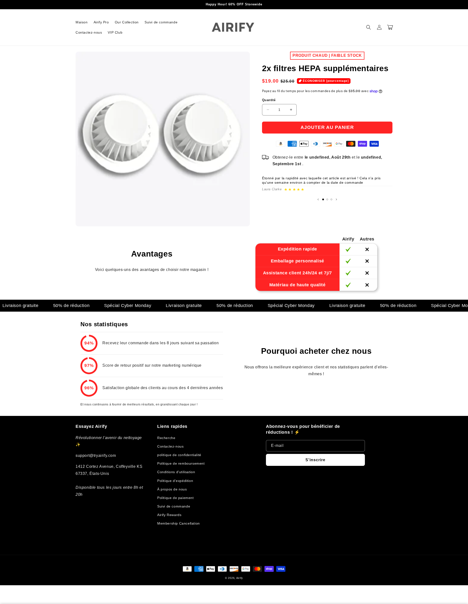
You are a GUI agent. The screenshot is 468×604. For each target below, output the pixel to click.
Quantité (268, 100)
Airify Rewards (169, 515)
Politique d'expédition (175, 481)
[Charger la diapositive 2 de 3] (327, 199)
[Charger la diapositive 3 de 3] (331, 199)
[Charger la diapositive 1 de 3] (323, 199)
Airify (239, 577)
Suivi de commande (173, 506)
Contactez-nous (170, 446)
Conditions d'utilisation (176, 472)
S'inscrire (315, 460)
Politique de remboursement (181, 463)
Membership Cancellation (178, 523)
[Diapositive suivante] (336, 199)
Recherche (166, 438)
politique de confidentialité (179, 455)
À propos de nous (172, 489)
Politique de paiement (175, 498)
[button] (368, 27)
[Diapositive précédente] (318, 199)
